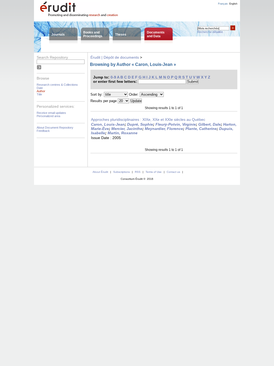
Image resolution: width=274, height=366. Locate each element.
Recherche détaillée (210, 31)
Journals (58, 34)
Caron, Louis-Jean (108, 124)
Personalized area (48, 116)
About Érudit (100, 171)
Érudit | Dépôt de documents (114, 57)
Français (223, 3)
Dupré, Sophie (140, 124)
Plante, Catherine (201, 128)
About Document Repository (55, 127)
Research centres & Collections (57, 84)
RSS (137, 171)
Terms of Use (154, 171)
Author (41, 91)
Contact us (173, 171)
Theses (120, 34)
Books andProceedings (92, 34)
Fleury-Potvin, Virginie (175, 124)
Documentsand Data (156, 34)
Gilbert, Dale (209, 124)
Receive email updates (51, 112)
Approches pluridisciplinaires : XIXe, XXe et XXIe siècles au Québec (148, 119)
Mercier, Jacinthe (126, 128)
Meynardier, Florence (164, 128)
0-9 (113, 77)
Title (39, 94)
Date (40, 87)
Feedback (43, 130)
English (233, 3)
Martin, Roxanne (123, 133)
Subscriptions (121, 171)
